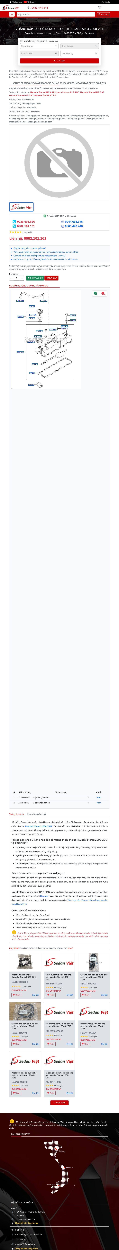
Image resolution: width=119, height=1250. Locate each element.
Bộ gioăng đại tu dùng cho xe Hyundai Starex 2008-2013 (59, 1024)
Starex (59, 33)
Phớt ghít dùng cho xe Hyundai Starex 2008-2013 (24, 976)
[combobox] (39, 46)
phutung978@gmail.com (25, 1219)
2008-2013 (69, 33)
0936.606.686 (26, 221)
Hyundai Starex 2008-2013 (38, 826)
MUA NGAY (52, 278)
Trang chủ (29, 33)
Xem (99, 797)
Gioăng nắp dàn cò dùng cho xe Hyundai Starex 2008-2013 (93, 977)
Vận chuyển (106, 2)
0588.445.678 (20, 1239)
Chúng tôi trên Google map (26, 1223)
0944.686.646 (74, 221)
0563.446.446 (74, 226)
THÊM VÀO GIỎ (36, 278)
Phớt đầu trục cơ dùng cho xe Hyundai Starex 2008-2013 (92, 1026)
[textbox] (37, 46)
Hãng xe (39, 33)
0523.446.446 (39, 7)
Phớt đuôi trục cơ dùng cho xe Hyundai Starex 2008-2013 (58, 977)
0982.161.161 (26, 226)
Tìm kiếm (105, 14)
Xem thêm (60, 1102)
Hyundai (49, 33)
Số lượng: (13, 274)
